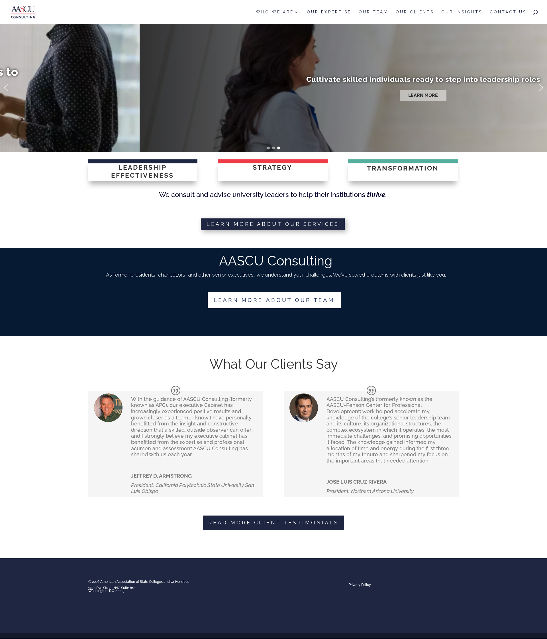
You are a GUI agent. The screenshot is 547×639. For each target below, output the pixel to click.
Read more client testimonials (273, 523)
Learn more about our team (274, 300)
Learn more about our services (273, 224)
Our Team (373, 12)
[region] (273, 88)
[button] (6, 87)
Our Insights (461, 12)
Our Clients (415, 12)
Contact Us (508, 12)
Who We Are (275, 12)
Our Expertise (329, 12)
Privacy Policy (360, 585)
